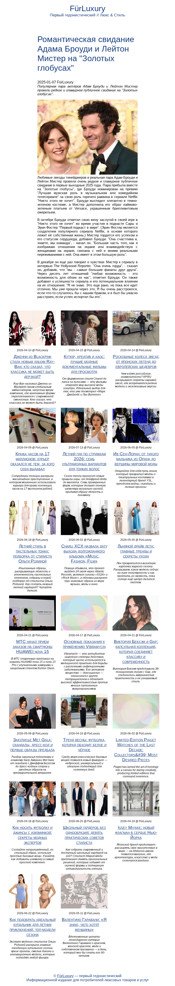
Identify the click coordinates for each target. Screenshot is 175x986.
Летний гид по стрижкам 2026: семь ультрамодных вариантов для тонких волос (84, 461)
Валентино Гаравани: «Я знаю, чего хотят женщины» (84, 924)
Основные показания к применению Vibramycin (84, 644)
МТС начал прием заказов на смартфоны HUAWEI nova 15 (32, 646)
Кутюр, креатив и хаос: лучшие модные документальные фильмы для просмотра (84, 364)
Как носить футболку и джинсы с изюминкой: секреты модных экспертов (32, 835)
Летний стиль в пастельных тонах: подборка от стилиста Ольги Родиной (32, 553)
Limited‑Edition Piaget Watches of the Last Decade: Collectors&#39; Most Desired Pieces (136, 749)
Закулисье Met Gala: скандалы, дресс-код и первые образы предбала (32, 744)
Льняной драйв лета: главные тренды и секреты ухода (136, 551)
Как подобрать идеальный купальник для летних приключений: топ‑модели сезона (33, 927)
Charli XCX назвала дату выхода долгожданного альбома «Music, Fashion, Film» (84, 553)
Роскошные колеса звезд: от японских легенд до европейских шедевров (136, 361)
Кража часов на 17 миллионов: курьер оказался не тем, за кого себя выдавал (32, 461)
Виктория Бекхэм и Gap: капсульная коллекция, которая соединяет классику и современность (136, 651)
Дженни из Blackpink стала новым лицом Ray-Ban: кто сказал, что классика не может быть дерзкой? (32, 366)
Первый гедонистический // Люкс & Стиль (87, 15)
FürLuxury (88, 8)
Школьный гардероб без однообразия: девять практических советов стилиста (84, 835)
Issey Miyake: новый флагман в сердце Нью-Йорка (136, 832)
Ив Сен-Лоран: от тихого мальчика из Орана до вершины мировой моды (136, 458)
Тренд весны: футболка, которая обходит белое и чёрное (84, 744)
